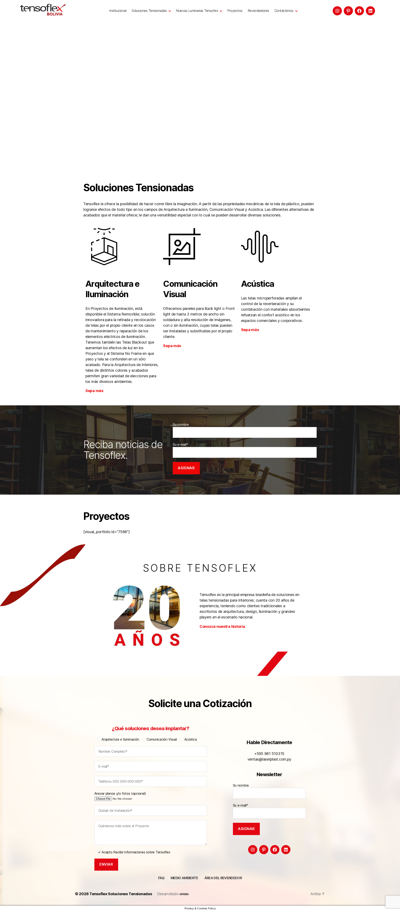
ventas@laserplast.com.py (269, 759)
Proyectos (234, 11)
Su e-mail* (180, 444)
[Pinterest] (348, 10)
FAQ (161, 878)
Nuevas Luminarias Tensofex (197, 11)
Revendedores (258, 11)
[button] (6, 82)
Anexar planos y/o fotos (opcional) (120, 793)
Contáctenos (284, 11)
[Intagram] (337, 10)
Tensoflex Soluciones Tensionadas (120, 894)
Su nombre (181, 424)
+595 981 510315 (269, 753)
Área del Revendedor (223, 878)
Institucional (117, 11)
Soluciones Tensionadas (149, 11)
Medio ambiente (184, 878)
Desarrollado (168, 894)
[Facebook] (359, 10)
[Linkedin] (370, 10)
